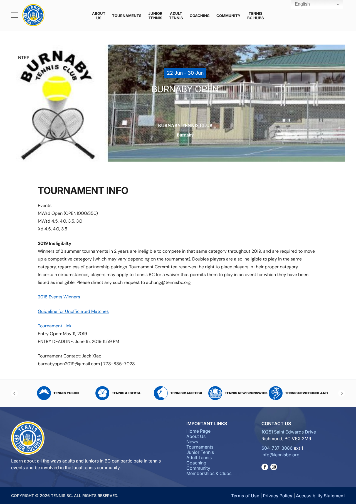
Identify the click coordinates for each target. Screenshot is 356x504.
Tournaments (127, 15)
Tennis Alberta (66, 393)
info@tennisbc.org (280, 454)
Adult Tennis (176, 15)
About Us (98, 15)
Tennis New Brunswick (186, 393)
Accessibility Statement (320, 495)
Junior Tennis (155, 15)
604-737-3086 (277, 448)
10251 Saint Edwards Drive (288, 432)
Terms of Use (245, 495)
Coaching (200, 15)
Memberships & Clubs (208, 473)
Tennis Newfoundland (246, 393)
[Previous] (14, 393)
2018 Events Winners (59, 297)
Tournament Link (54, 326)
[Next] (341, 393)
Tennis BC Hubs (255, 15)
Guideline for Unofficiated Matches (73, 311)
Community (228, 15)
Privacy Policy (277, 495)
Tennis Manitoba (126, 393)
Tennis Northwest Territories (302, 393)
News (192, 441)
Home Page (198, 431)
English (302, 4)
